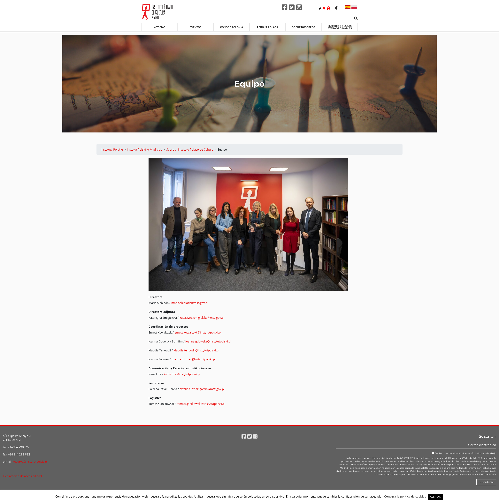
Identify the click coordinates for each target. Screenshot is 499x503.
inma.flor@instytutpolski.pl (182, 374)
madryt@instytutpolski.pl (30, 461)
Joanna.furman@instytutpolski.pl (194, 359)
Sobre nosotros (303, 27)
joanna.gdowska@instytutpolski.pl (208, 341)
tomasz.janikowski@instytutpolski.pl (201, 404)
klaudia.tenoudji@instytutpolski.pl (196, 350)
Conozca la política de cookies (405, 496)
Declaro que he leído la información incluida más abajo (465, 453)
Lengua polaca (267, 27)
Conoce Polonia (231, 27)
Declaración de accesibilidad (22, 476)
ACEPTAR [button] (435, 496)
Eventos (195, 27)
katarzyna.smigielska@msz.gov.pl (202, 317)
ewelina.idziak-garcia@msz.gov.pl (202, 389)
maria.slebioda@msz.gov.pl (189, 303)
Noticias (159, 27)
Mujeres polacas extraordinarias (340, 27)
